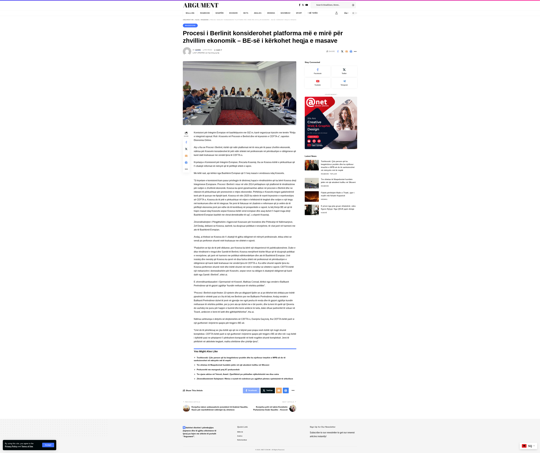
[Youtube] (318, 82)
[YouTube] (307, 5)
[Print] (351, 51)
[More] (355, 51)
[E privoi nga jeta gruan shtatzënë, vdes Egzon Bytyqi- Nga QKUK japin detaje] (312, 210)
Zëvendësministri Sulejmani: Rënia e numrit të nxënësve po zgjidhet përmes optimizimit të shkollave (245, 379)
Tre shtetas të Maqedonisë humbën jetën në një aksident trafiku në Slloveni (233, 365)
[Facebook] (299, 5)
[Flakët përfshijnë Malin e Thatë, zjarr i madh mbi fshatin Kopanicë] (312, 196)
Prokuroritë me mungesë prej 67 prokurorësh (218, 369)
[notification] (340, 13)
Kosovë (324, 212)
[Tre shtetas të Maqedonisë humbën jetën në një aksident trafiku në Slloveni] (312, 183)
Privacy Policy (11, 446)
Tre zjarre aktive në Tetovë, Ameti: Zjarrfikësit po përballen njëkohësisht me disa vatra (238, 374)
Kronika (324, 199)
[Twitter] (303, 5)
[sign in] (336, 13)
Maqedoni (190, 25)
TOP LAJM (333, 174)
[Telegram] (344, 82)
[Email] (346, 51)
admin (198, 50)
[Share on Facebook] (338, 51)
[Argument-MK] (201, 5)
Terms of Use (27, 446)
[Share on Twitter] (342, 51)
